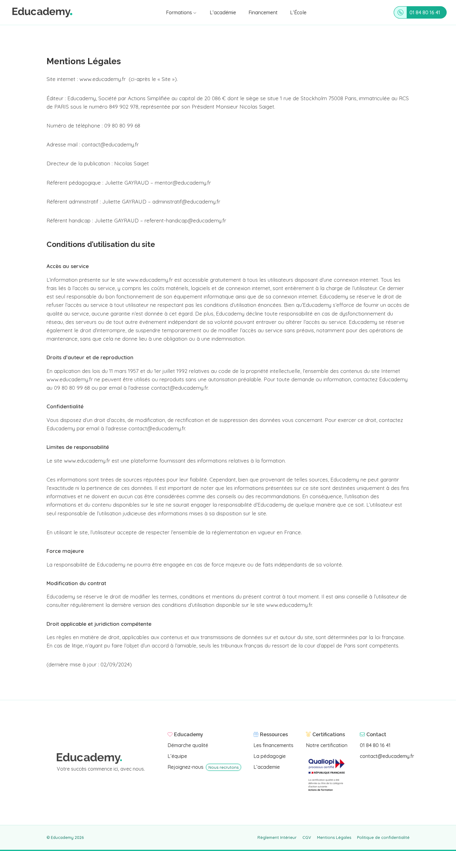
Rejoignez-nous (203, 767)
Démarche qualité (188, 745)
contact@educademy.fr (387, 756)
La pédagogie (269, 756)
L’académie (223, 12)
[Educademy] (42, 12)
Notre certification (326, 745)
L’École (298, 12)
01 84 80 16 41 (424, 12)
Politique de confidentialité (383, 837)
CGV (306, 837)
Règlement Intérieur (277, 837)
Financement (263, 12)
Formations (179, 12)
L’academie (266, 767)
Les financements (273, 745)
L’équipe (177, 756)
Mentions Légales (334, 837)
